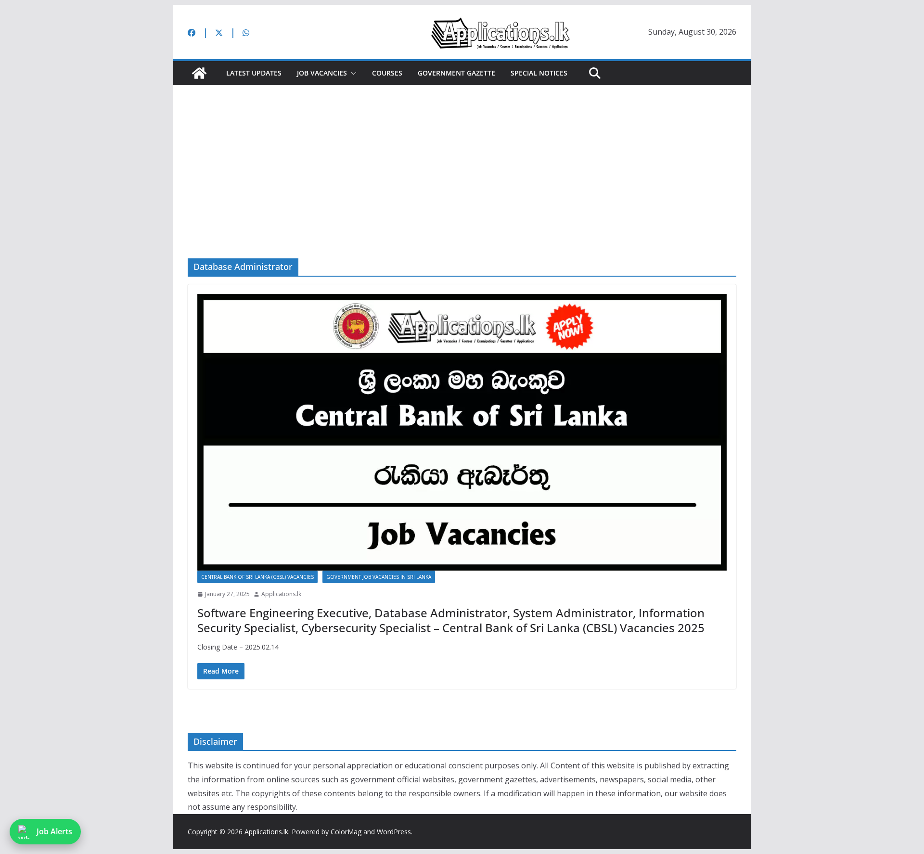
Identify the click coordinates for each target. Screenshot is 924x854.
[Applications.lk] (199, 73)
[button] (352, 73)
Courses (387, 72)
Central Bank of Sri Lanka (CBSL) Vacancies (257, 577)
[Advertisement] (462, 157)
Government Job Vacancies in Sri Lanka (378, 577)
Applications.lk (281, 594)
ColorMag (346, 831)
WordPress (394, 831)
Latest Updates (254, 72)
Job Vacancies (322, 72)
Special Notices (539, 72)
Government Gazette (456, 72)
